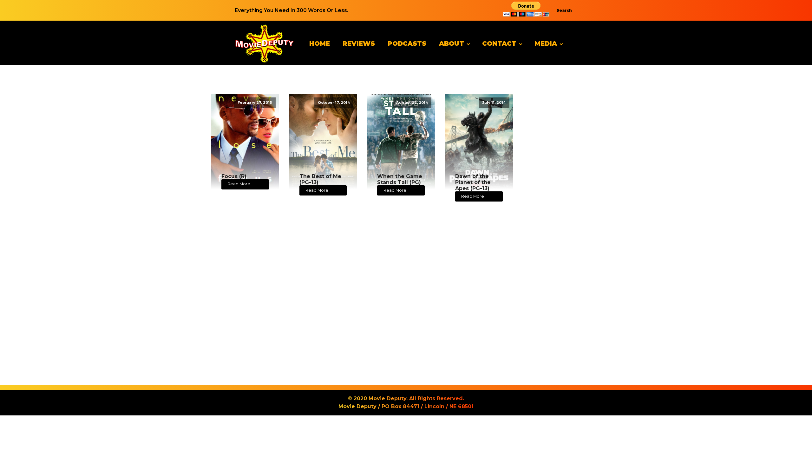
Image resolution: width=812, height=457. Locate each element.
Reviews (359, 43)
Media (545, 43)
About (451, 43)
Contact (499, 43)
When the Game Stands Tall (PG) (399, 179)
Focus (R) (233, 176)
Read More (238, 184)
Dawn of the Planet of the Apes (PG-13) (473, 182)
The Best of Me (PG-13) (320, 179)
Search (564, 10)
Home (319, 43)
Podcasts (407, 43)
